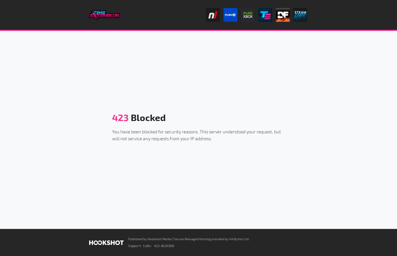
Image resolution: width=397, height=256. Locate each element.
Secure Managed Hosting (192, 239)
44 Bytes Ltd (239, 239)
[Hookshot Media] (106, 242)
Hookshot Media (160, 239)
